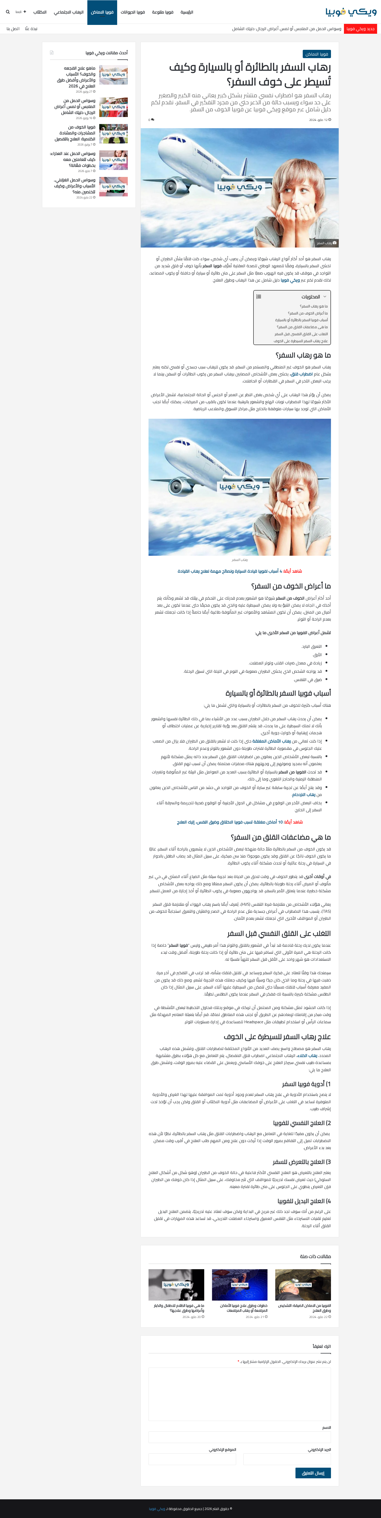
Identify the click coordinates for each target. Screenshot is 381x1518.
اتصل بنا (13, 28)
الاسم (326, 1427)
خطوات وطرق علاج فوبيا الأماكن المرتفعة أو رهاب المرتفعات (243, 1308)
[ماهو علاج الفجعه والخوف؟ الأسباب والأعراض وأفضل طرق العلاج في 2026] (113, 75)
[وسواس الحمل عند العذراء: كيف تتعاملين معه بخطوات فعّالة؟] (113, 160)
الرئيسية (187, 12)
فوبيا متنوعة (162, 12)
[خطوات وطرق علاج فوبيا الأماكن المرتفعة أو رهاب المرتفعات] (240, 1285)
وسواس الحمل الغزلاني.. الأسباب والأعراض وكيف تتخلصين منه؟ (74, 186)
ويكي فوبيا (290, 280)
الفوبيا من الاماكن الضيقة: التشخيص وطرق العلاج (304, 1308)
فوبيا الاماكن (102, 12)
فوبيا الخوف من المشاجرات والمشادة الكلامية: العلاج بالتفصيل (75, 133)
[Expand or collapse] (324, 296)
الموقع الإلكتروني (222, 1449)
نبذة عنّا (31, 28)
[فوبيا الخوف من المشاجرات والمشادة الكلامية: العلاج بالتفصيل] (113, 133)
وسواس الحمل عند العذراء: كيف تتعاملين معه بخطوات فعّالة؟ (72, 159)
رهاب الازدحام (303, 794)
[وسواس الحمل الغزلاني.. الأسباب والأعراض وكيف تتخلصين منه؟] (113, 186)
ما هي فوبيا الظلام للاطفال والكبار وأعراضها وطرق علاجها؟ (179, 1308)
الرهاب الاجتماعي (69, 12)
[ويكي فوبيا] (351, 11)
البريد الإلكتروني (319, 1449)
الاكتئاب (40, 12)
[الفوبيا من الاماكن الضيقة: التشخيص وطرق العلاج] (303, 1285)
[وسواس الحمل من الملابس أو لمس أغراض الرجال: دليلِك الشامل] (113, 107)
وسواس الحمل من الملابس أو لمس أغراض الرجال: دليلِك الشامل (286, 28)
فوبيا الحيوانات (133, 12)
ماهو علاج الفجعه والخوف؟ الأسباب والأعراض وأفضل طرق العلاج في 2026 (76, 77)
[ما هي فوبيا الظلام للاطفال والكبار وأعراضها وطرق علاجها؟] (176, 1285)
